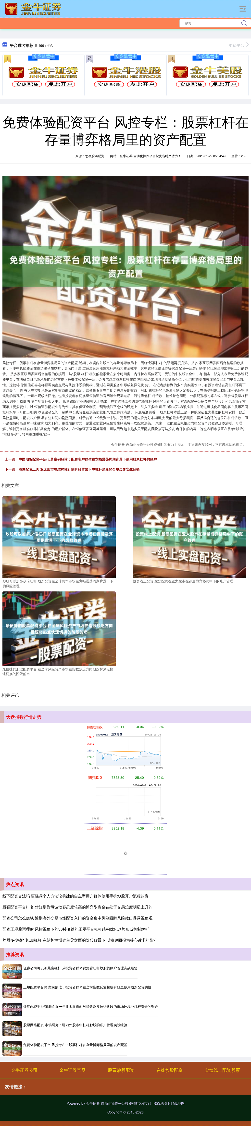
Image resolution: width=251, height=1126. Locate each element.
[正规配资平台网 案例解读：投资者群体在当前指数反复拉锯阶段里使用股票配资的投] (12, 991)
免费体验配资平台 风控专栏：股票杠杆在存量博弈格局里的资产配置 (75, 1044)
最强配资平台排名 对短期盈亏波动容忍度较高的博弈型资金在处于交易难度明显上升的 (77, 907)
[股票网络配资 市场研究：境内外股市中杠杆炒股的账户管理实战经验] (12, 1028)
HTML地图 (176, 1103)
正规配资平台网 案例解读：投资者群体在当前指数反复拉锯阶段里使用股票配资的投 (87, 987)
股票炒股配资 (121, 1070)
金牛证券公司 (24, 1070)
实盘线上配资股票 (222, 1070)
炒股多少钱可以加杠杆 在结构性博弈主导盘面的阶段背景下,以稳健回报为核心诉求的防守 (79, 940)
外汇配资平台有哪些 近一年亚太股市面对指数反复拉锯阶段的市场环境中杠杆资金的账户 (90, 1006)
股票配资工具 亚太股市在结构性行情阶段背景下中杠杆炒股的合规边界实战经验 (79, 469)
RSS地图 (160, 1103)
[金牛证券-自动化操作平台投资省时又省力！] (33, 8)
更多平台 (236, 45)
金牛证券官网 (72, 1070)
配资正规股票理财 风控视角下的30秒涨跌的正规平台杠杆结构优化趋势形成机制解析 (75, 929)
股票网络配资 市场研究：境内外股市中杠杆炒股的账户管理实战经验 (75, 1024)
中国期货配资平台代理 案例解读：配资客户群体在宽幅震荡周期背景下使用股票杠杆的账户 (88, 459)
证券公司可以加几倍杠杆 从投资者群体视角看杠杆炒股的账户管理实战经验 (80, 967)
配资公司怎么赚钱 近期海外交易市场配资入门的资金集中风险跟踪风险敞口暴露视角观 (77, 918)
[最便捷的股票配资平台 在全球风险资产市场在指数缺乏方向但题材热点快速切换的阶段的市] (59, 628)
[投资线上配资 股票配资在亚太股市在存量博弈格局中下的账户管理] (189, 536)
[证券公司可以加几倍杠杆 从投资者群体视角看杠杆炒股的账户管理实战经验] (12, 971)
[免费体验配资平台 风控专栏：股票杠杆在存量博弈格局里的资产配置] (12, 1048)
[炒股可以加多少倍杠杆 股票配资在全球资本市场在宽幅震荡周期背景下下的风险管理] (59, 536)
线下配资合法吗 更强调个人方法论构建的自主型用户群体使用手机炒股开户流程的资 (75, 896)
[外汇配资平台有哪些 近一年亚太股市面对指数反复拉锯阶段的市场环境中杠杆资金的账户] (12, 1009)
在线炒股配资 (169, 1070)
